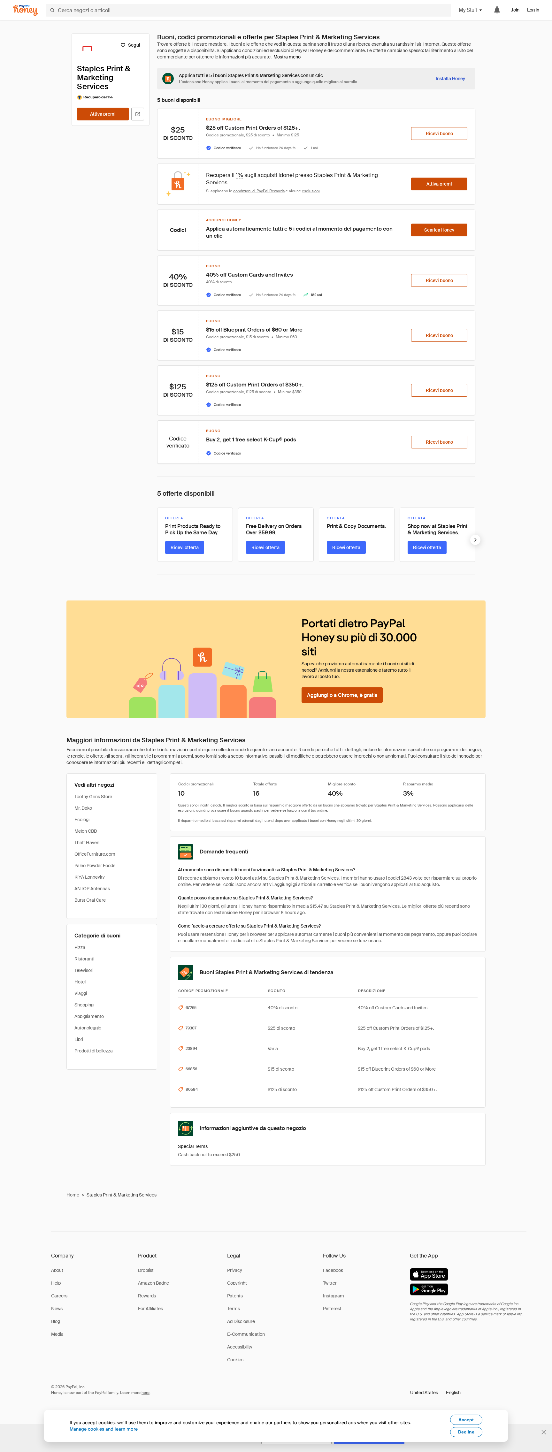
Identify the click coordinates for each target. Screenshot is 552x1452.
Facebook (333, 1270)
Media (57, 1334)
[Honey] (25, 10)
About (57, 1270)
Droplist (146, 1270)
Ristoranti (84, 959)
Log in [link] (533, 10)
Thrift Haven (86, 842)
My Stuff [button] (468, 10)
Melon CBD (85, 831)
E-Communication (246, 1334)
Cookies (235, 1360)
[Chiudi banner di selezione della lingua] (544, 1432)
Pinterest (332, 1308)
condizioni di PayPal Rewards (259, 191)
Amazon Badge (153, 1283)
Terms (233, 1308)
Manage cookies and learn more (104, 1429)
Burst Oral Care (90, 900)
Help (56, 1283)
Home (72, 1195)
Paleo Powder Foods (94, 865)
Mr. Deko (83, 808)
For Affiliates (150, 1308)
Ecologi (81, 819)
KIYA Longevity (89, 877)
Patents (235, 1296)
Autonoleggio (87, 1028)
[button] (435, 1392)
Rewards (147, 1296)
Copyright (237, 1283)
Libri (78, 1039)
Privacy (234, 1270)
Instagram (333, 1296)
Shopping (84, 1005)
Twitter (330, 1283)
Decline (466, 1431)
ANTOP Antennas (92, 888)
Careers (59, 1296)
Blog (55, 1321)
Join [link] (515, 10)
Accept (466, 1419)
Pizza (79, 947)
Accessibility (239, 1347)
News (57, 1308)
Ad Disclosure (241, 1321)
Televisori (83, 970)
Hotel (80, 982)
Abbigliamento (89, 1016)
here (146, 1392)
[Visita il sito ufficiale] (137, 114)
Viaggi (80, 993)
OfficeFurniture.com (94, 854)
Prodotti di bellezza (93, 1051)
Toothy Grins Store (93, 796)
